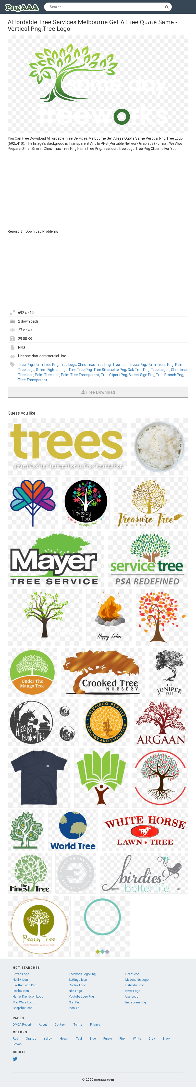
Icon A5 (74, 1008)
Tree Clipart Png (114, 375)
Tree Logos (160, 370)
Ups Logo (131, 996)
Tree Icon (120, 365)
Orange (31, 1038)
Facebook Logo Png (82, 974)
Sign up (154, 20)
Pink (122, 1038)
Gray (152, 1038)
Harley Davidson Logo (28, 996)
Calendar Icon (134, 985)
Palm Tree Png (46, 365)
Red (15, 1038)
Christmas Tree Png (94, 365)
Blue (93, 1038)
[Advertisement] (98, 189)
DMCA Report (22, 1024)
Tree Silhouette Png (109, 370)
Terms (77, 1024)
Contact (60, 1024)
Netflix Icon (20, 980)
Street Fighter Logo (52, 370)
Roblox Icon (21, 991)
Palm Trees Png (161, 365)
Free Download (100, 392)
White (137, 1038)
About (43, 1024)
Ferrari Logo (21, 974)
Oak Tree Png (139, 370)
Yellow (48, 1038)
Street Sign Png (141, 375)
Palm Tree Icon (47, 375)
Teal (79, 1038)
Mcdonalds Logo (137, 980)
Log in (131, 20)
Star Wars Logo (23, 1002)
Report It (15, 231)
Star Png (75, 1002)
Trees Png (137, 365)
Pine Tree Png (80, 370)
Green (64, 1038)
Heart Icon (132, 974)
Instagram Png (135, 1002)
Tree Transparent (32, 380)
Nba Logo (75, 991)
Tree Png (25, 365)
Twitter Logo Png (24, 985)
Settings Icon (78, 980)
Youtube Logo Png (81, 996)
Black (166, 1038)
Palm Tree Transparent (80, 375)
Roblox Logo (77, 985)
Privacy (95, 1024)
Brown (17, 1044)
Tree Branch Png (169, 375)
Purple (107, 1038)
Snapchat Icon (22, 1008)
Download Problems (42, 231)
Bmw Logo (132, 991)
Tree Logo (68, 365)
